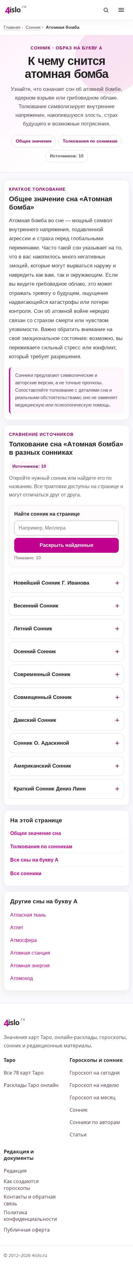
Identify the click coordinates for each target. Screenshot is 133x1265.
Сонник (33, 27)
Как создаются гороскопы (21, 1184)
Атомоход (21, 978)
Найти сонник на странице (47, 514)
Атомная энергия (30, 965)
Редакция (15, 1170)
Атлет (16, 927)
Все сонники (25, 873)
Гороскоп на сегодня (95, 1072)
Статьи (78, 1134)
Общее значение (34, 140)
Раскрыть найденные (66, 545)
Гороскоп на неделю (94, 1085)
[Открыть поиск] (106, 10)
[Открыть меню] (121, 10)
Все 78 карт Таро (24, 1072)
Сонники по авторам (95, 1122)
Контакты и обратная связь (30, 1200)
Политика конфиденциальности (30, 1216)
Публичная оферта (27, 1229)
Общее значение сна (35, 833)
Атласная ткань (28, 915)
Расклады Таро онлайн (31, 1085)
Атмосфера (23, 940)
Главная (12, 27)
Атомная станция (30, 953)
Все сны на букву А (34, 859)
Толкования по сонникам (90, 140)
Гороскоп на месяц (92, 1097)
